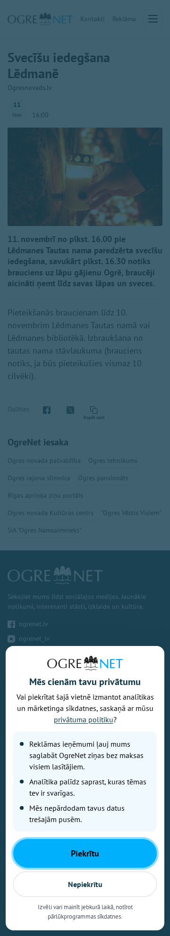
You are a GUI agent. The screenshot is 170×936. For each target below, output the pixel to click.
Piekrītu (85, 853)
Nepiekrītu (85, 884)
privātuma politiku (83, 719)
